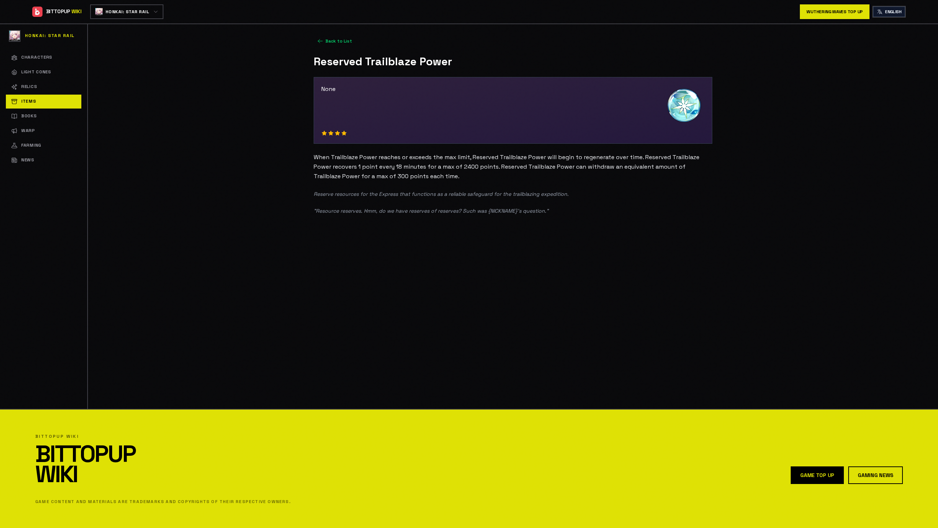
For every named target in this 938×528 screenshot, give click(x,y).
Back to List (338, 41)
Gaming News (875, 475)
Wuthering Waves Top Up (834, 12)
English (893, 12)
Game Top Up (817, 475)
